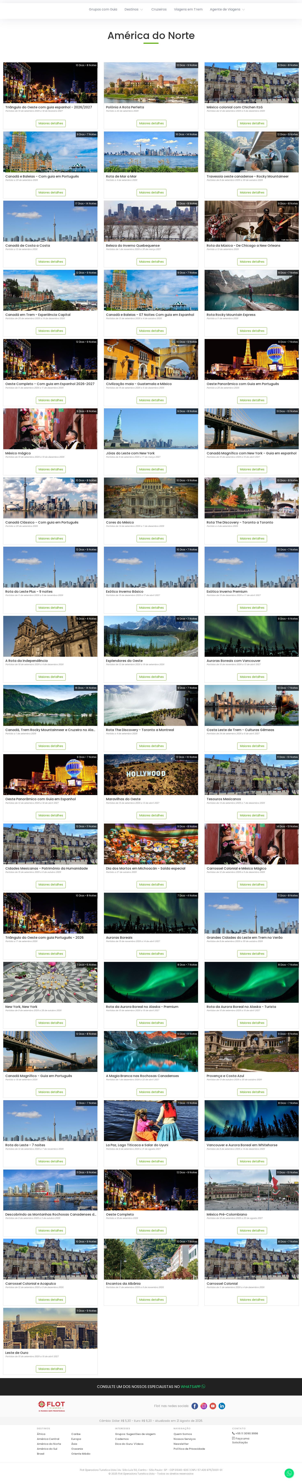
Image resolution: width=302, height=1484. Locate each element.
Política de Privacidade (189, 1449)
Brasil (40, 1454)
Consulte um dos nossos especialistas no (149, 1386)
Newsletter (181, 1444)
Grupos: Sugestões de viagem (135, 1434)
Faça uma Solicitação (240, 1441)
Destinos (131, 9)
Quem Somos (183, 1434)
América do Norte (49, 1444)
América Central (48, 1439)
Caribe (76, 1434)
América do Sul (47, 1449)
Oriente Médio (80, 1454)
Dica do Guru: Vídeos (129, 1444)
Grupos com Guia (103, 9)
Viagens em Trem (188, 9)
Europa (76, 1439)
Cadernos (122, 1439)
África (41, 1434)
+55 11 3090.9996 (246, 1433)
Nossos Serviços (185, 1439)
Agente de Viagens (225, 9)
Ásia (74, 1444)
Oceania (77, 1449)
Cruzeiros (159, 9)
